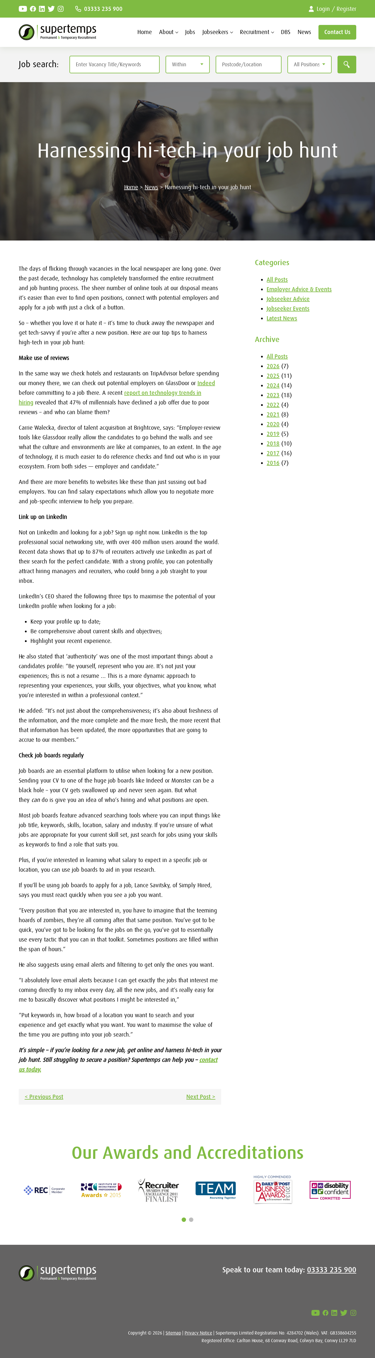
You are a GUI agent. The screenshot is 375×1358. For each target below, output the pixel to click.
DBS (285, 32)
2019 (273, 434)
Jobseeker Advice (288, 299)
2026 (273, 366)
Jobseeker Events (288, 308)
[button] (184, 1220)
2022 (273, 405)
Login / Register (336, 9)
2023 (273, 395)
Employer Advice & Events (299, 289)
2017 (273, 453)
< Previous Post (44, 1096)
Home (144, 32)
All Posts (277, 279)
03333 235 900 (103, 9)
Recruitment (254, 32)
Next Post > (200, 1096)
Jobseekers (215, 32)
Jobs (190, 32)
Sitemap (173, 1333)
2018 (273, 443)
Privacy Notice (198, 1333)
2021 (273, 414)
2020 (273, 424)
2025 (273, 375)
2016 (273, 463)
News (304, 32)
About (166, 32)
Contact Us (337, 32)
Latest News (282, 318)
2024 (273, 385)
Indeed (206, 383)
